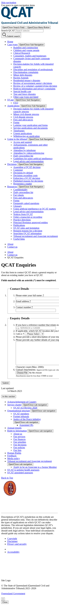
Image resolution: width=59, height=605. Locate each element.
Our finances (19, 439)
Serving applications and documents (30, 128)
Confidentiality (20, 189)
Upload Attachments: (26, 369)
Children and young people (26, 50)
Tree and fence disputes (24, 94)
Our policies (19, 447)
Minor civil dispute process (26, 114)
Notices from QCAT (23, 214)
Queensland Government (13, 593)
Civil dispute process (23, 117)
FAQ (15, 103)
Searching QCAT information (27, 233)
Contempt (18, 170)
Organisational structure (18, 410)
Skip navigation (8, 2)
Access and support (22, 142)
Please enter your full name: (30, 295)
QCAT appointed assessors (20, 472)
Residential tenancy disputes (26, 80)
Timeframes (19, 130)
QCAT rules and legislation (26, 228)
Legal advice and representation (28, 161)
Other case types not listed (25, 97)
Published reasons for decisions (28, 181)
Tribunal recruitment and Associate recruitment (35, 236)
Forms (16, 122)
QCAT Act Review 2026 (25, 407)
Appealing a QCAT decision (27, 167)
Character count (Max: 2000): (30, 367)
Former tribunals (21, 416)
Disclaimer (12, 541)
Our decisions (19, 444)
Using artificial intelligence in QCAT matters (34, 209)
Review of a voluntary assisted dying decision (35, 86)
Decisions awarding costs (25, 175)
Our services (19, 436)
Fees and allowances (23, 119)
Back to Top (7, 478)
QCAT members (21, 413)
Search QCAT (8, 30)
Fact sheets (18, 195)
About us (17, 434)
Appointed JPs (26, 425)
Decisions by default (23, 172)
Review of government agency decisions (32, 83)
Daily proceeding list (23, 156)
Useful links (19, 239)
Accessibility (13, 552)
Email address (23, 301)
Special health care (22, 91)
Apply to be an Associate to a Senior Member (35, 467)
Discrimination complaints (25, 72)
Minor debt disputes (22, 75)
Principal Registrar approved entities (30, 222)
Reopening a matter (22, 183)
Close (4, 602)
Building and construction (25, 47)
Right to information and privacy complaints (34, 88)
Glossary (17, 206)
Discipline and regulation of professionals (33, 69)
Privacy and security (17, 544)
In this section (8, 396)
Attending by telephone (24, 150)
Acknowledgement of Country (21, 402)
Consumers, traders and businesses (29, 56)
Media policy (13, 458)
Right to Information (17, 430)
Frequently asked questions (26, 203)
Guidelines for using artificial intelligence (32, 158)
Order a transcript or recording (27, 217)
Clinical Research (21, 53)
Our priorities (19, 442)
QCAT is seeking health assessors (23, 470)
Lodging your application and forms (30, 125)
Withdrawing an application (26, 136)
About (10, 244)
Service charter (14, 404)
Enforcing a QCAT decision (26, 178)
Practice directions (22, 219)
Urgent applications (22, 133)
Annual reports (14, 428)
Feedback (11, 455)
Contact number (24, 307)
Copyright (12, 538)
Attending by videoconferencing (28, 153)
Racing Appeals (20, 77)
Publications (19, 225)
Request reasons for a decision (27, 230)
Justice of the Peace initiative (27, 419)
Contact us (12, 247)
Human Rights (14, 453)
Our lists (17, 450)
